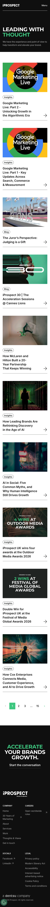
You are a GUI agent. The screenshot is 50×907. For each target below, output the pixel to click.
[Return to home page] (11, 5)
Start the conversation (25, 765)
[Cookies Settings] (4, 902)
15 (37, 706)
